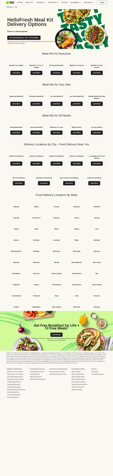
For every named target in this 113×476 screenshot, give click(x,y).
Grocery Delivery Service (57, 371)
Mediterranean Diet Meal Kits (16, 389)
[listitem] (16, 67)
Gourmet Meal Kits (13, 397)
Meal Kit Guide (76, 371)
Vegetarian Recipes (97, 374)
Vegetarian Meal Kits (13, 384)
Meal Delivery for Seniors (37, 379)
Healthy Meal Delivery (14, 382)
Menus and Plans (77, 389)
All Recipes (94, 371)
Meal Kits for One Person (15, 371)
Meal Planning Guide (78, 374)
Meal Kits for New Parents (15, 379)
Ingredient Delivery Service (58, 374)
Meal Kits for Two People (15, 374)
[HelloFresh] (10, 2)
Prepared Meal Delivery (37, 371)
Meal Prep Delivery (36, 376)
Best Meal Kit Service (78, 382)
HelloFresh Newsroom (78, 379)
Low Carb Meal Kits (13, 392)
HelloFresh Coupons (78, 387)
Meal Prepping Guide (78, 376)
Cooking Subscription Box (79, 384)
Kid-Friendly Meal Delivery (15, 376)
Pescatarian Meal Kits (14, 387)
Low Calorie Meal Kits (14, 394)
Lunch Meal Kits (35, 374)
